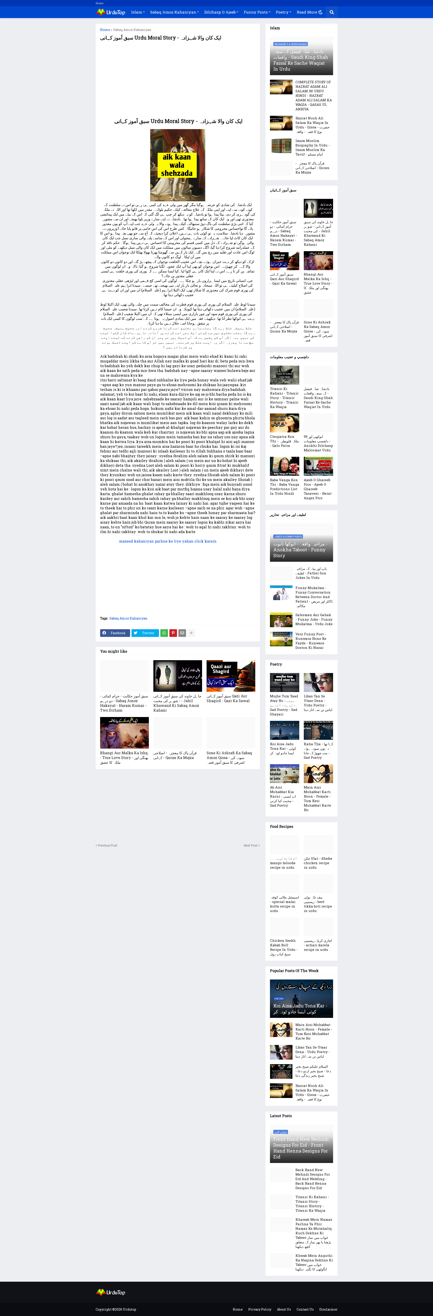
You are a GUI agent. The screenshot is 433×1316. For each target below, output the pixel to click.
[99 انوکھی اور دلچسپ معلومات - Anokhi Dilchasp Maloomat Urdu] (318, 422)
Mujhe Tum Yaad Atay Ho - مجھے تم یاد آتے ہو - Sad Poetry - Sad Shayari (284, 705)
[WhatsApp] (164, 633)
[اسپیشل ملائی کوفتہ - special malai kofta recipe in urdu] (284, 883)
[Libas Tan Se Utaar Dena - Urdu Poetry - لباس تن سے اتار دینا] (318, 682)
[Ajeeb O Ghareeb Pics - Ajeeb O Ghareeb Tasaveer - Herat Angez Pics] (318, 466)
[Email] (182, 633)
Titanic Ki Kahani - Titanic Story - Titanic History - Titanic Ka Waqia (284, 397)
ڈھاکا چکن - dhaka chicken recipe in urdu (318, 863)
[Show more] (191, 633)
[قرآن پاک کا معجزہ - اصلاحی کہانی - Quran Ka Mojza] (177, 733)
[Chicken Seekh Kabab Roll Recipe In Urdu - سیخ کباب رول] (284, 926)
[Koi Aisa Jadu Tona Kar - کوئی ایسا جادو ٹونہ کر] (284, 730)
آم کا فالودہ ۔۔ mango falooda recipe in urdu (283, 863)
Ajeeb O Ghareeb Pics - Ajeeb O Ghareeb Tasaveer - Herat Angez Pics (318, 489)
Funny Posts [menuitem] (256, 12)
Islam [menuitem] (136, 12)
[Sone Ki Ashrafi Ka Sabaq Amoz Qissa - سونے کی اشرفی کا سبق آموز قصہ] (231, 733)
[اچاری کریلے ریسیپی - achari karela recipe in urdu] (318, 926)
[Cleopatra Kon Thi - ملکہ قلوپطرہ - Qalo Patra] (284, 422)
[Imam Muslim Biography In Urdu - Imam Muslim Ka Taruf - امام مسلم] (281, 145)
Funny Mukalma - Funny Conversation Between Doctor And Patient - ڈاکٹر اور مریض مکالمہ (314, 596)
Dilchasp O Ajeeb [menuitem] (220, 12)
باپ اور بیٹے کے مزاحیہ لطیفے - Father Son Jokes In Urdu (311, 573)
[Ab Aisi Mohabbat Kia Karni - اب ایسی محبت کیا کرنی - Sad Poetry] (284, 773)
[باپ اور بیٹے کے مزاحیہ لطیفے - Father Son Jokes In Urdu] (281, 573)
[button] (320, 12)
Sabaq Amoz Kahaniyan (132, 29)
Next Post (251, 845)
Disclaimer (328, 1309)
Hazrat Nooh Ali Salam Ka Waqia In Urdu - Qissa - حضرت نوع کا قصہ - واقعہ (312, 125)
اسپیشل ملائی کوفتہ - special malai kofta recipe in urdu (284, 904)
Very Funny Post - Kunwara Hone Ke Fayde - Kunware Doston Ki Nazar (310, 641)
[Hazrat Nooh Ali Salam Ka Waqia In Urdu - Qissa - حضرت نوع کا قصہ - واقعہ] (281, 123)
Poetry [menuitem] (282, 12)
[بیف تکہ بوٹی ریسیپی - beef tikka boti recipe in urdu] (318, 883)
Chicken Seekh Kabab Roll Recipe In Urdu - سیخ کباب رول (284, 947)
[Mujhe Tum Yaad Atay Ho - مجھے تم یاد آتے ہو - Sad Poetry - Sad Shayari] (284, 682)
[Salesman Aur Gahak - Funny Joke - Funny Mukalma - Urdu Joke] (281, 620)
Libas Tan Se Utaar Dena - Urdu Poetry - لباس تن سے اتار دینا (318, 703)
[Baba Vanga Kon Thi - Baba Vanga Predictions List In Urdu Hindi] (284, 466)
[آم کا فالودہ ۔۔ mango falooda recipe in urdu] (284, 844)
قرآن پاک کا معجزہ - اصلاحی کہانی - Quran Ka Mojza (175, 755)
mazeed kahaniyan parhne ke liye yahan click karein (167, 541)
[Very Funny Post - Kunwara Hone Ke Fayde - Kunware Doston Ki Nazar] (281, 639)
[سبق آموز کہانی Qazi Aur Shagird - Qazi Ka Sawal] (231, 676)
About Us (284, 1309)
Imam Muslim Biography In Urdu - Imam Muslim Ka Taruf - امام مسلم (312, 147)
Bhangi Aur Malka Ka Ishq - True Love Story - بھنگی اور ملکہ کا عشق (124, 757)
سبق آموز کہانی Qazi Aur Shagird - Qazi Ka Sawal (228, 698)
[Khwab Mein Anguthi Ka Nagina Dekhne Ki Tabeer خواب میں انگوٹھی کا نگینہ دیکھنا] (281, 1260)
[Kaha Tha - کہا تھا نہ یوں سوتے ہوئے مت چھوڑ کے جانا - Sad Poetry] (318, 730)
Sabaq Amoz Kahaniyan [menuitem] (173, 12)
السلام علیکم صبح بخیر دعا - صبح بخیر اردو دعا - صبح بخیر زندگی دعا (313, 1071)
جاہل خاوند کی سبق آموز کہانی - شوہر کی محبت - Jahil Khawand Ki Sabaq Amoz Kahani (177, 703)
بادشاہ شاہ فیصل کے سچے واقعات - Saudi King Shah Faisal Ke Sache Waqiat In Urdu (300, 60)
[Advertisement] (177, 81)
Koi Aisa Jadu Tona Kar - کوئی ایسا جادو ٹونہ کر (283, 748)
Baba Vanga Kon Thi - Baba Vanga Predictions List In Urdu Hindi (284, 487)
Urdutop (129, 1309)
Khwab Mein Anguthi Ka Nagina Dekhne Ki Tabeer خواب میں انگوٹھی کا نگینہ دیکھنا (314, 1262)
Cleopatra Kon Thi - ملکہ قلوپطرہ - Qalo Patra (284, 441)
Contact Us (305, 1309)
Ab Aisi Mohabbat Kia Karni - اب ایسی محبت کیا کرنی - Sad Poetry (283, 796)
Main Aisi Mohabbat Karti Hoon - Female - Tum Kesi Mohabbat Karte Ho (317, 798)
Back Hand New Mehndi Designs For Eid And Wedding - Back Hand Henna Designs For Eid (312, 1178)
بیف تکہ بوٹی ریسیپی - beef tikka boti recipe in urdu (318, 904)
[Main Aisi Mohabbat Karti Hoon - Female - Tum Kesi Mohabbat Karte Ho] (318, 773)
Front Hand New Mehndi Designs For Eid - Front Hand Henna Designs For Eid (301, 1148)
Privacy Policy (259, 1309)
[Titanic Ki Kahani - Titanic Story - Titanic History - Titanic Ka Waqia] (284, 375)
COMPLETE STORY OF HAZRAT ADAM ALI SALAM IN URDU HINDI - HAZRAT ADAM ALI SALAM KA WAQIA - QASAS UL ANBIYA (313, 95)
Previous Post (107, 845)
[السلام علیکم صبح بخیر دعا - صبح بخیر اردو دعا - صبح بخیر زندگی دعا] (281, 1071)
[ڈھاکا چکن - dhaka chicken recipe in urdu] (318, 844)
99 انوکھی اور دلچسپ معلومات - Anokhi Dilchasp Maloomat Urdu (318, 443)
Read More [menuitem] (307, 12)
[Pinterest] (173, 633)
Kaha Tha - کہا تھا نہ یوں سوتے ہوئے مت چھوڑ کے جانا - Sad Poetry (318, 751)
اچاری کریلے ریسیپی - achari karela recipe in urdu (318, 945)
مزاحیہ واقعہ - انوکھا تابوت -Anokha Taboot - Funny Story (300, 549)
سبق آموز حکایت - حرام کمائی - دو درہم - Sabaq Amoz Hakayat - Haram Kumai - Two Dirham (124, 703)
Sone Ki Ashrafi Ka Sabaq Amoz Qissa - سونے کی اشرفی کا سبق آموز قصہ (229, 757)
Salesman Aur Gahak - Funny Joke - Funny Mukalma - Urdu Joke (314, 619)
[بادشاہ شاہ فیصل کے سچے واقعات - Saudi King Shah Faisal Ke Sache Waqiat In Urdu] (318, 375)
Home (99, 3)
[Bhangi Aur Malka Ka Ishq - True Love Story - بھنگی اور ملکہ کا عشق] (124, 733)
